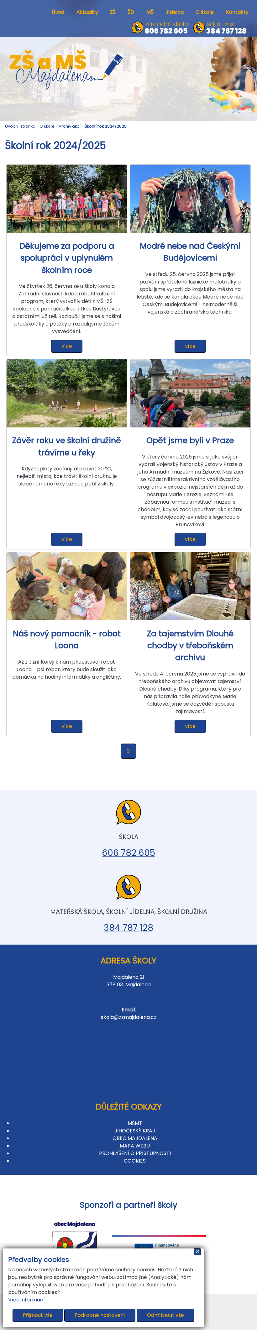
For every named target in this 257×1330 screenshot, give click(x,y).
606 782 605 (128, 853)
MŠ (150, 12)
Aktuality (87, 12)
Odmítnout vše (165, 1315)
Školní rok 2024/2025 (106, 126)
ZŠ (113, 12)
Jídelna (174, 12)
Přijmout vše (38, 1315)
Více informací (26, 1299)
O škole (205, 12)
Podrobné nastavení (100, 1315)
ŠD (131, 12)
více (66, 346)
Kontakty (237, 12)
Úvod (58, 12)
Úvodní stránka (20, 126)
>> (128, 751)
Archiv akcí (70, 126)
